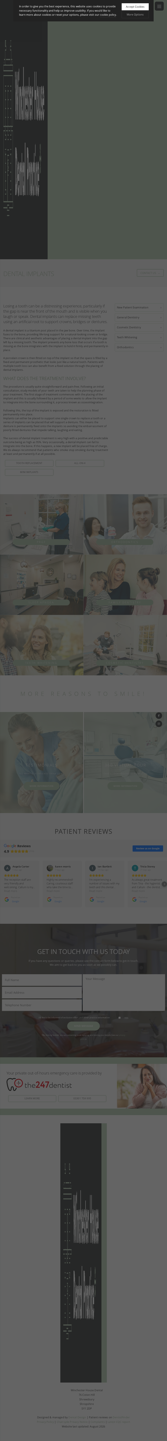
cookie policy (108, 14)
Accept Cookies (135, 6)
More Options (135, 14)
